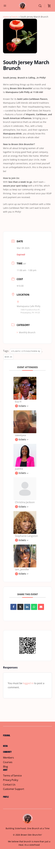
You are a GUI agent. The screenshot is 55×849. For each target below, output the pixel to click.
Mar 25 (8, 357)
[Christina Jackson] (24, 488)
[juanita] (24, 455)
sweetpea (20, 435)
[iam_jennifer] (24, 555)
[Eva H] (24, 388)
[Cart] (49, 6)
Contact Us (9, 784)
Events (14, 16)
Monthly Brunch (27, 332)
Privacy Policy (10, 780)
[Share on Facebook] (13, 607)
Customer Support (13, 789)
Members (8, 757)
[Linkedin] (27, 607)
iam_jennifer (22, 569)
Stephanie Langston (26, 536)
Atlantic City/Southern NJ (25, 351)
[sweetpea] (24, 421)
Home (6, 16)
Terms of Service (12, 775)
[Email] (41, 607)
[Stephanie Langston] (24, 522)
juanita (19, 468)
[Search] (40, 6)
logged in (28, 683)
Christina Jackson (25, 502)
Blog (5, 766)
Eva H (18, 401)
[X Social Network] (20, 607)
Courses (7, 762)
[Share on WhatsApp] (34, 607)
